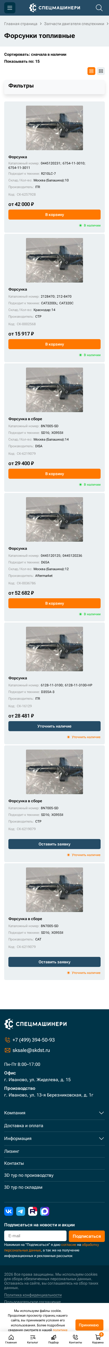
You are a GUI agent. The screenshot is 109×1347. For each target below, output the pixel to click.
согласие (68, 1245)
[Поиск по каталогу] (99, 7)
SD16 (45, 432)
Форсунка (17, 157)
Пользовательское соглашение (32, 1302)
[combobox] (54, 54)
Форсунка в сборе (25, 419)
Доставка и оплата (23, 1125)
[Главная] (54, 8)
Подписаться (87, 1236)
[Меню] (9, 7)
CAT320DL (49, 303)
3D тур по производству (28, 1175)
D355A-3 (47, 692)
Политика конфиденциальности (33, 1295)
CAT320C (66, 303)
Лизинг (11, 1151)
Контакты (14, 1163)
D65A (45, 562)
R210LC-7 (48, 173)
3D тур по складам (23, 1187)
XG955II (57, 432)
